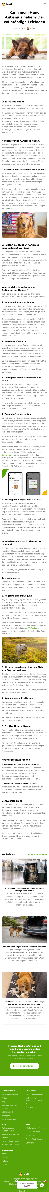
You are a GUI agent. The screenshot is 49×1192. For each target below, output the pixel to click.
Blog (3, 1102)
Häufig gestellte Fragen (35, 1128)
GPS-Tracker (31, 628)
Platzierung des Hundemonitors (8, 1129)
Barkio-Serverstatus (9, 1119)
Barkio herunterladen (10, 1094)
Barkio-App (6, 455)
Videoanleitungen (33, 1132)
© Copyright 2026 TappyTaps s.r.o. (25, 1179)
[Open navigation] (44, 4)
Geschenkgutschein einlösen (9, 1106)
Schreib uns (30, 1143)
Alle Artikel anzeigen (37, 854)
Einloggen (6, 1115)
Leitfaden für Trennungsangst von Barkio (34, 1101)
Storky (4, 1165)
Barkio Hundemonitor (34, 1094)
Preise (4, 1098)
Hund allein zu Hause (10, 1141)
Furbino (5, 1161)
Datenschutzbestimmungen (14, 1181)
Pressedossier (31, 1107)
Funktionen (30, 1135)
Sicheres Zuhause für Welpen (10, 1135)
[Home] (24, 1174)
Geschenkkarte (8, 1112)
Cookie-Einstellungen (34, 1139)
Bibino (4, 1153)
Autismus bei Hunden (10, 1145)
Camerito (5, 1157)
